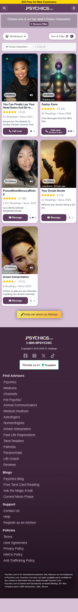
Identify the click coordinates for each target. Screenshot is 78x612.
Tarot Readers (13, 441)
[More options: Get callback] (71, 217)
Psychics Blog (13, 479)
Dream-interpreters (18, 47)
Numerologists (13, 423)
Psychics (9, 382)
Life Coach (11, 458)
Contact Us (11, 511)
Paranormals (12, 452)
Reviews (9, 464)
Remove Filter (40, 24)
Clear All (41, 47)
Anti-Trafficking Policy (19, 560)
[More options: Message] (33, 131)
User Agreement (15, 542)
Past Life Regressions (19, 435)
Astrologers (11, 417)
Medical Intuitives (15, 411)
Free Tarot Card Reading (21, 484)
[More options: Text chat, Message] (71, 131)
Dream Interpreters (17, 429)
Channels (10, 394)
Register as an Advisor (19, 522)
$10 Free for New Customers (39, 1)
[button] (7, 59)
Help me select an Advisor (41, 314)
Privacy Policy (13, 548)
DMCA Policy (12, 554)
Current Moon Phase (18, 496)
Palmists (9, 447)
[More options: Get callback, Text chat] (33, 217)
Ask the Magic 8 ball (18, 490)
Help (6, 516)
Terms (7, 536)
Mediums (10, 388)
